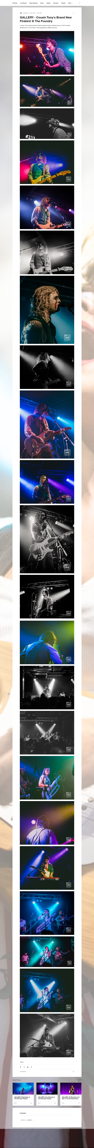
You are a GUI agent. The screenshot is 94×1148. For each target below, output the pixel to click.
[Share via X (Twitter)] (24, 1067)
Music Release (34, 3)
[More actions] (73, 13)
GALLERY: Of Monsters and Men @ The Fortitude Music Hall (70, 1097)
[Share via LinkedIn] (27, 1067)
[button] (79, 3)
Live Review (23, 3)
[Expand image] (47, 53)
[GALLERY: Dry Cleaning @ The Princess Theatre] (47, 1089)
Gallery (48, 3)
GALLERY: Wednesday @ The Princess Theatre (22, 1097)
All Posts (14, 3)
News (42, 3)
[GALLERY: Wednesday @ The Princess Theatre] (23, 1089)
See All (80, 1079)
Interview (55, 3)
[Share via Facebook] (20, 1067)
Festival (63, 3)
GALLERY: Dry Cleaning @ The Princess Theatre (46, 1097)
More (69, 3)
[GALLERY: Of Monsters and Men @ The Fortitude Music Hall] (70, 1089)
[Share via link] (31, 1067)
